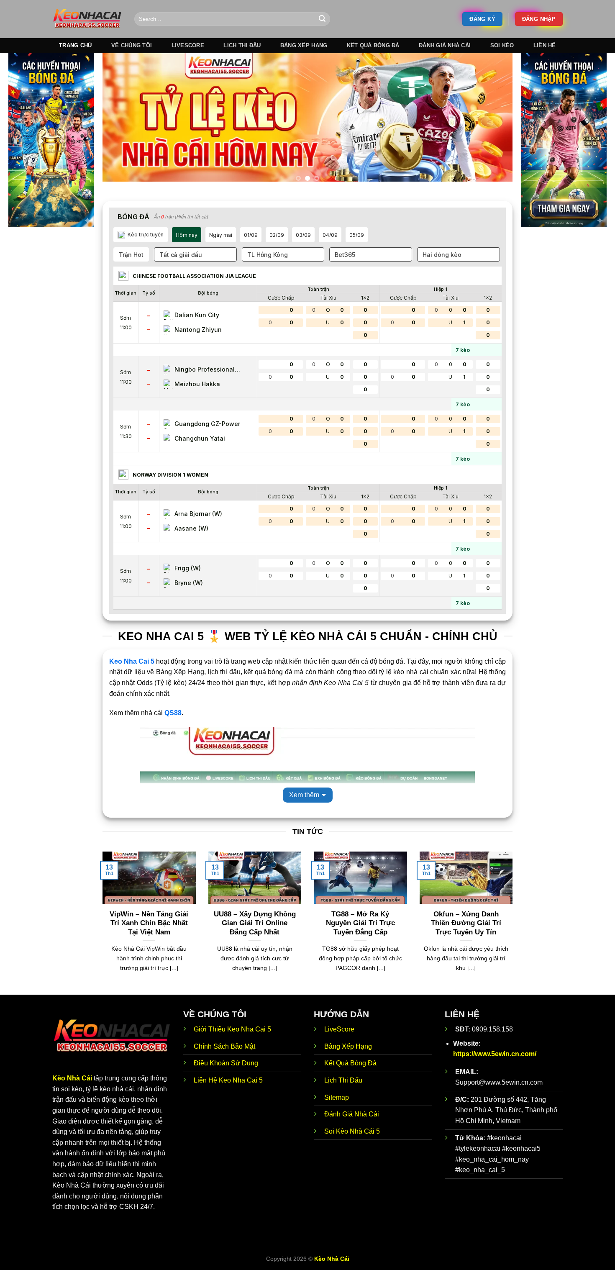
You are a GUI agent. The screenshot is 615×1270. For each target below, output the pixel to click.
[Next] (493, 120)
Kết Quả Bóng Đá (350, 1063)
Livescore (188, 45)
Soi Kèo (502, 45)
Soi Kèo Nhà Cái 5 (352, 1131)
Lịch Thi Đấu (343, 1080)
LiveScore (339, 1029)
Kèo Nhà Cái (72, 1078)
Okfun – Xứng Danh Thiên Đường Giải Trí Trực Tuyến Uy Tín (466, 923)
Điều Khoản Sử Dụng (226, 1063)
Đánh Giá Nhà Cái (445, 45)
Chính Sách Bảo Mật (224, 1046)
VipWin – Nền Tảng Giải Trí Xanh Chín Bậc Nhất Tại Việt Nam (149, 923)
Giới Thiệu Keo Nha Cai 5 (232, 1029)
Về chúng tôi (131, 45)
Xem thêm (304, 794)
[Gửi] (322, 19)
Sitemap (336, 1097)
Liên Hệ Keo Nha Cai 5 (228, 1080)
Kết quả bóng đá (373, 45)
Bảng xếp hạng (303, 45)
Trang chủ (75, 45)
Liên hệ (544, 45)
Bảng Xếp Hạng (348, 1046)
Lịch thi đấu (242, 45)
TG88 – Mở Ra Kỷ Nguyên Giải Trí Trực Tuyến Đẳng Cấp (360, 923)
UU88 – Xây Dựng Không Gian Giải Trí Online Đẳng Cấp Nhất (255, 923)
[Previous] (121, 120)
